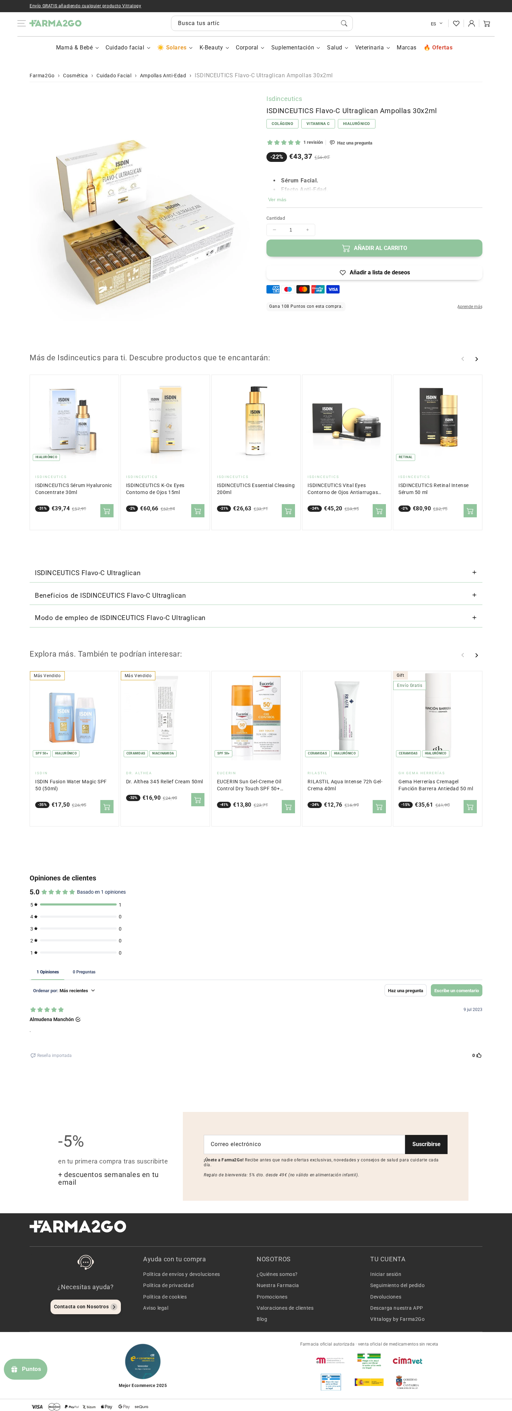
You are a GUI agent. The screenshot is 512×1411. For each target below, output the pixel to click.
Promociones (272, 1297)
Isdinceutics (284, 98)
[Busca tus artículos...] (344, 23)
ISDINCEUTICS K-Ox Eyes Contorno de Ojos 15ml (155, 489)
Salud (334, 47)
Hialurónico (356, 123)
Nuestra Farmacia (278, 1285)
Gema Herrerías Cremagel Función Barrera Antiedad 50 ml (435, 785)
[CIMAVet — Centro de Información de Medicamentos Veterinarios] (407, 1360)
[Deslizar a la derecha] (476, 359)
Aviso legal (156, 1308)
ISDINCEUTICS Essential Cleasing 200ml (256, 489)
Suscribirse (426, 1144)
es (433, 23)
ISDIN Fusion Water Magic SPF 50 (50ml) (71, 785)
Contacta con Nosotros (81, 1306)
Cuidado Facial (113, 75)
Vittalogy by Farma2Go (397, 1319)
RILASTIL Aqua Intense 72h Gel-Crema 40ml (345, 785)
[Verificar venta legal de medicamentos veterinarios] (331, 1382)
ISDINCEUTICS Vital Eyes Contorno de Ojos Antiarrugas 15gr (343, 489)
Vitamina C (318, 123)
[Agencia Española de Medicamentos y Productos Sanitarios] (331, 1360)
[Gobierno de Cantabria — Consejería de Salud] (407, 1382)
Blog (262, 1319)
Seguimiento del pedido (397, 1285)
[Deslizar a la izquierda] (463, 359)
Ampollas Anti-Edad (163, 75)
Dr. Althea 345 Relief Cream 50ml (164, 782)
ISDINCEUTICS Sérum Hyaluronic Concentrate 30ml (73, 489)
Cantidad (275, 218)
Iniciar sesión (385, 1274)
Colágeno (282, 123)
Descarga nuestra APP (396, 1308)
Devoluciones (385, 1297)
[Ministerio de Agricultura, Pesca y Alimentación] (369, 1382)
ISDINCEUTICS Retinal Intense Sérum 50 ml (433, 489)
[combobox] (262, 23)
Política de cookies (165, 1297)
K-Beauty (211, 47)
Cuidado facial (125, 47)
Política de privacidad (168, 1285)
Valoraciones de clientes (285, 1308)
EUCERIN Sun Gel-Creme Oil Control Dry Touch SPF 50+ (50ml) (249, 785)
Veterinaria (369, 47)
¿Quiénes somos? (277, 1274)
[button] (487, 23)
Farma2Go (42, 75)
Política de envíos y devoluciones (181, 1274)
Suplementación (292, 47)
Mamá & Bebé (74, 47)
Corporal (247, 47)
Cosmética (75, 75)
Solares (176, 47)
